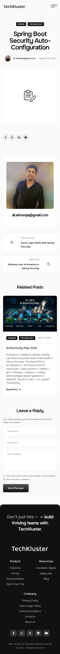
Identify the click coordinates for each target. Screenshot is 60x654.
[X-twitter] (30, 633)
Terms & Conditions (30, 611)
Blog (46, 578)
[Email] (26, 137)
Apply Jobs (46, 573)
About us (30, 622)
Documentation (15, 578)
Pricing (15, 573)
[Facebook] (5, 137)
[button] (13, 389)
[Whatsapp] (21, 633)
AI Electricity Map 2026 (21, 348)
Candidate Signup (46, 568)
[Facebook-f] (13, 633)
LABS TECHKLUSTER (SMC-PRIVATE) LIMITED (30, 644)
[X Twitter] (12, 137)
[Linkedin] (38, 633)
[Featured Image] (30, 314)
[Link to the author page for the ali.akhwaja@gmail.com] (8, 58)
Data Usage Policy (30, 606)
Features (15, 568)
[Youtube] (46, 633)
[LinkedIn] (19, 137)
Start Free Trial (15, 584)
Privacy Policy (30, 600)
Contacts (30, 616)
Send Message (16, 488)
